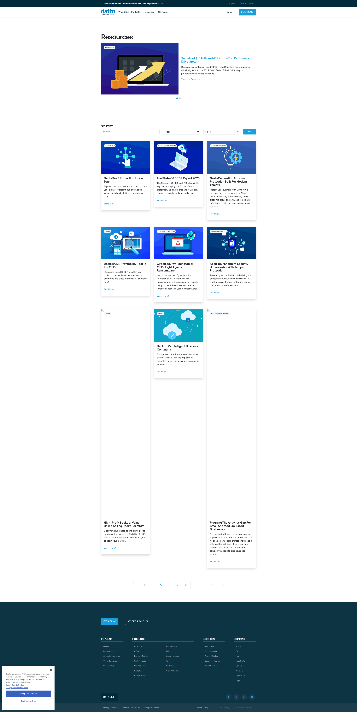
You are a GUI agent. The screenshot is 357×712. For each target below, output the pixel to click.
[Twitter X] (236, 697)
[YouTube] (252, 697)
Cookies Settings (202, 708)
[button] (177, 98)
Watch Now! (163, 296)
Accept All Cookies (28, 693)
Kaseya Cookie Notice (15, 685)
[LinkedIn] (244, 697)
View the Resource (190, 79)
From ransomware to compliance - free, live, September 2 (131, 3)
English (111, 697)
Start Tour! (109, 203)
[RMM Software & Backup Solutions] (108, 12)
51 (212, 585)
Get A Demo (247, 12)
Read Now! (162, 200)
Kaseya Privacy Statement (17, 688)
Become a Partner (137, 621)
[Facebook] (228, 697)
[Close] (51, 670)
